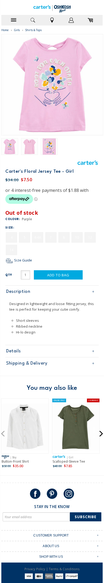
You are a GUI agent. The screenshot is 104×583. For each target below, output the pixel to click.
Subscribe (86, 516)
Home (5, 30)
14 (11, 250)
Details (13, 351)
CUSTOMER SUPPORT (51, 535)
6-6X (37, 237)
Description (18, 291)
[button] (4, 433)
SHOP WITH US (51, 557)
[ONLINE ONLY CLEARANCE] (75, 428)
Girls (17, 30)
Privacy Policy (35, 569)
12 (90, 237)
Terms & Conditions (64, 569)
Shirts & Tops (33, 30)
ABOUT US (51, 546)
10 (77, 237)
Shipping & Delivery (26, 363)
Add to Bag (58, 275)
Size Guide (22, 260)
